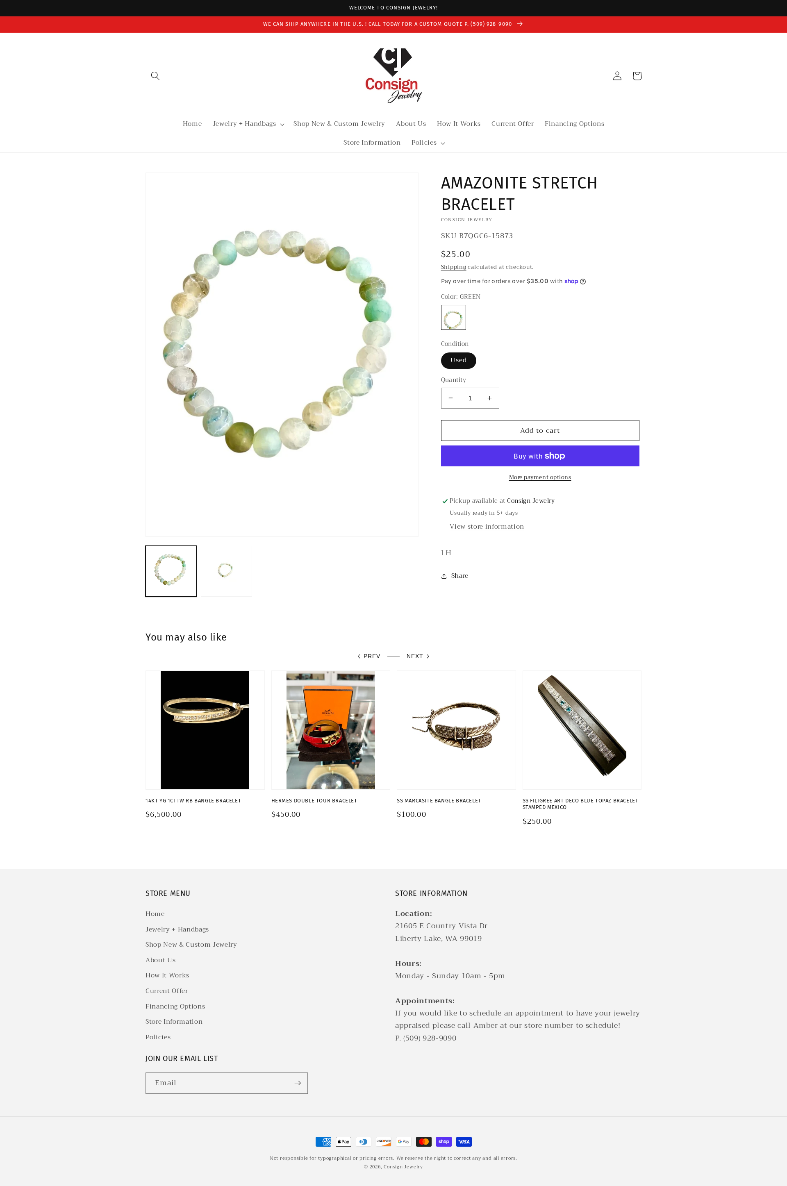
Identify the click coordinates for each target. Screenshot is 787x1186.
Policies (158, 1037)
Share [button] (460, 575)
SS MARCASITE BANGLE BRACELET (439, 800)
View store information (487, 526)
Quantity (453, 380)
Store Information (174, 1021)
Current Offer (167, 991)
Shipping (453, 267)
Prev (372, 656)
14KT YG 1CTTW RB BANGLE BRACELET (193, 800)
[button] (155, 76)
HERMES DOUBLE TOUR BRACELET (314, 800)
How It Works (167, 975)
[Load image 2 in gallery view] (226, 571)
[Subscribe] (297, 1083)
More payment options (540, 477)
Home (155, 914)
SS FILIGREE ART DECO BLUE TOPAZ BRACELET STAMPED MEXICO (581, 804)
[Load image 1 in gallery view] (171, 571)
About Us (160, 960)
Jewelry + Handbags (177, 929)
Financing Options (175, 1006)
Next (415, 656)
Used (458, 360)
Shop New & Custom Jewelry (191, 944)
